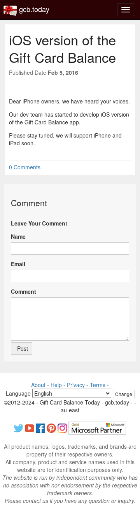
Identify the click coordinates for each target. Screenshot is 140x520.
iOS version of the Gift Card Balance (62, 48)
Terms (97, 385)
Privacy (76, 385)
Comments (24, 167)
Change (123, 394)
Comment (23, 291)
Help (56, 385)
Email (18, 264)
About (38, 385)
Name (18, 236)
